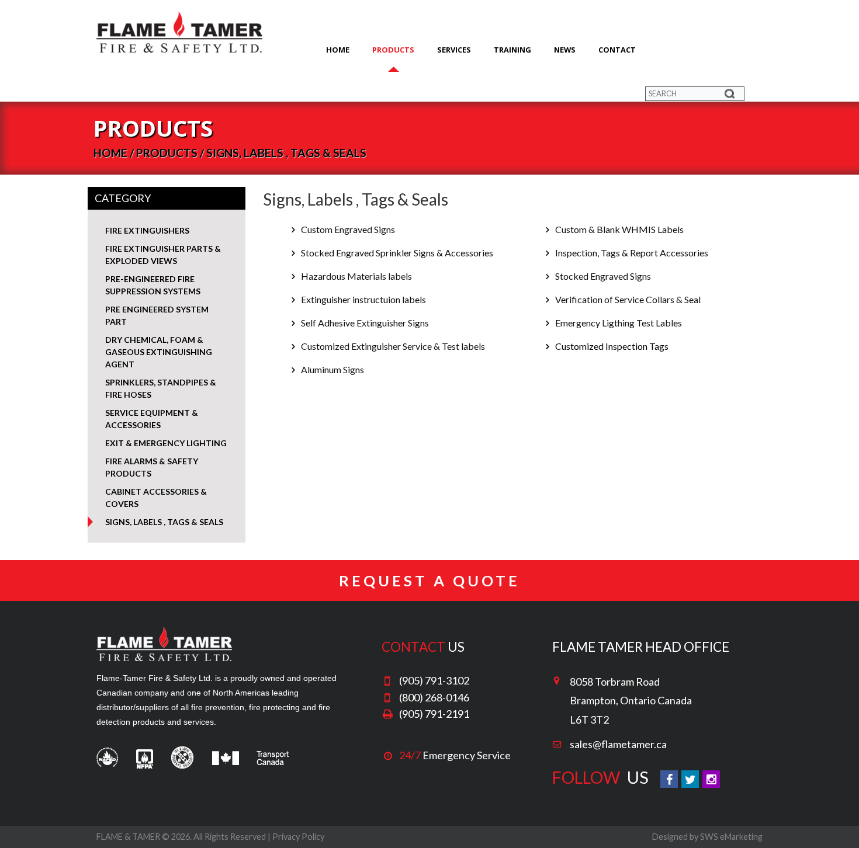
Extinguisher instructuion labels (362, 299)
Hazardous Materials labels (355, 275)
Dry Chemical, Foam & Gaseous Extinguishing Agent (158, 352)
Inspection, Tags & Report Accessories (630, 252)
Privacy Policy (298, 837)
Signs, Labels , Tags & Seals (164, 522)
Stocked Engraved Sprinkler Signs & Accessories (396, 252)
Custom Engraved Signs (347, 229)
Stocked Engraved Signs (602, 275)
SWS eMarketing (731, 837)
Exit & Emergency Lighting (166, 443)
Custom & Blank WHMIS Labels (618, 229)
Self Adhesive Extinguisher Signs (364, 322)
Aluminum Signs (331, 369)
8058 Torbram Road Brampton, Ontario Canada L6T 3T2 (631, 700)
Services (454, 49)
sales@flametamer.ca (618, 744)
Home (337, 49)
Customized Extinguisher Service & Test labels (392, 346)
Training (512, 49)
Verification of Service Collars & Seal (627, 299)
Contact (617, 49)
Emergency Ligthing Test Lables (617, 322)
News (565, 49)
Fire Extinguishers (147, 230)
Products (393, 49)
